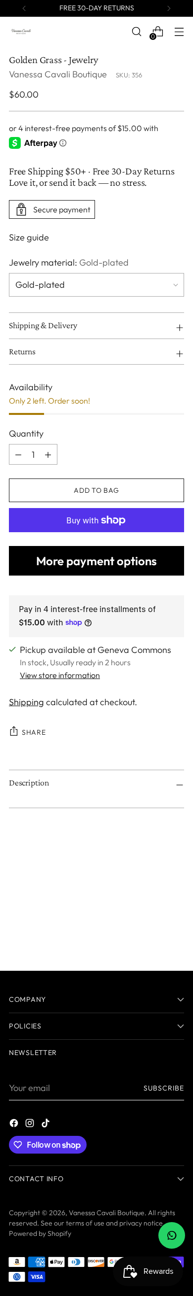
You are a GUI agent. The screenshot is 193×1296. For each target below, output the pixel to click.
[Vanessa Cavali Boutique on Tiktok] (46, 1124)
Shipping (26, 702)
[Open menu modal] (179, 32)
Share (34, 732)
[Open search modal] (136, 32)
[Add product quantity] (18, 454)
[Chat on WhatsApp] (171, 1235)
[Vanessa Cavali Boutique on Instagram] (31, 1124)
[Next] (169, 8)
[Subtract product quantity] (48, 454)
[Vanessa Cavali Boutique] (21, 31)
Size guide (29, 237)
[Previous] (24, 8)
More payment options (96, 560)
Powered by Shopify (40, 1233)
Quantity (26, 433)
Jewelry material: (69, 262)
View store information (60, 675)
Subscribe (164, 1088)
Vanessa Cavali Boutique (58, 74)
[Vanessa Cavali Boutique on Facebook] (15, 1124)
